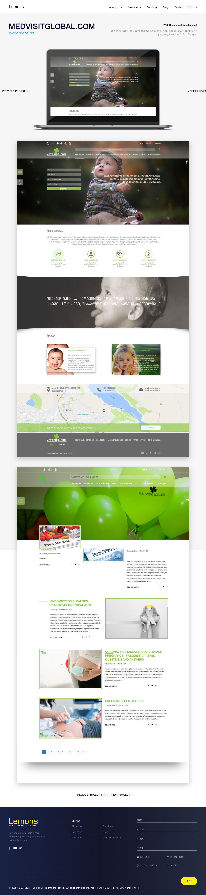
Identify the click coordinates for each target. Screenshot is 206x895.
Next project (120, 794)
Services (133, 7)
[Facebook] (10, 848)
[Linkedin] (21, 848)
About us (114, 7)
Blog (165, 7)
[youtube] (15, 848)
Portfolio (152, 7)
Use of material (112, 837)
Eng (189, 7)
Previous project (88, 794)
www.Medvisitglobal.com (21, 32)
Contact (179, 7)
